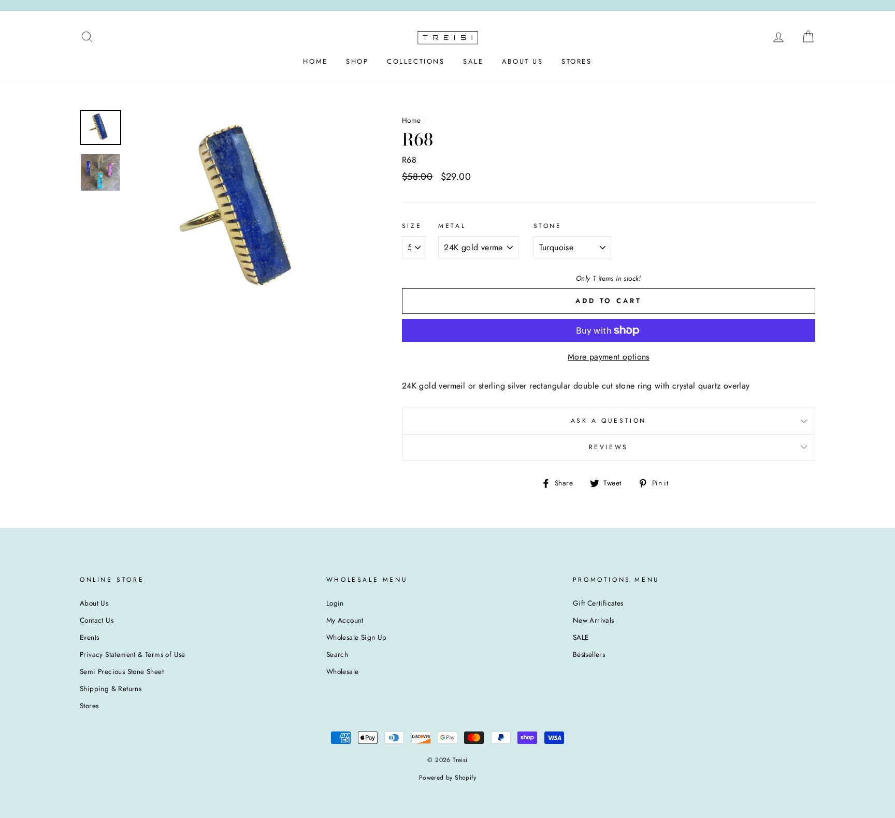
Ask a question (608, 420)
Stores (89, 705)
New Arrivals (593, 620)
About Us (94, 603)
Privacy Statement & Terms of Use (132, 654)
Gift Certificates (598, 603)
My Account (345, 620)
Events (89, 637)
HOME (315, 61)
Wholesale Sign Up (356, 637)
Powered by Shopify (447, 777)
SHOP (357, 61)
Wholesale (342, 671)
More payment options (608, 357)
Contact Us (96, 620)
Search (337, 654)
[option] (248, 210)
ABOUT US (522, 61)
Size (412, 226)
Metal (452, 226)
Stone (547, 226)
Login (335, 603)
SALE (473, 61)
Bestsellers (589, 654)
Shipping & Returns (110, 688)
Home (411, 120)
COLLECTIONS (416, 61)
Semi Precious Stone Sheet (122, 671)
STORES (576, 61)
